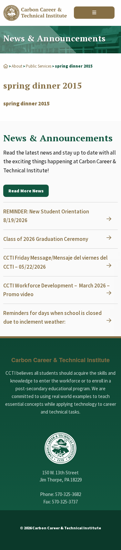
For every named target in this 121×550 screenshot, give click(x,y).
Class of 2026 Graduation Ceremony (45, 239)
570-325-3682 (68, 494)
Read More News (26, 191)
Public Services (38, 66)
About (17, 66)
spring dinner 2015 (26, 103)
